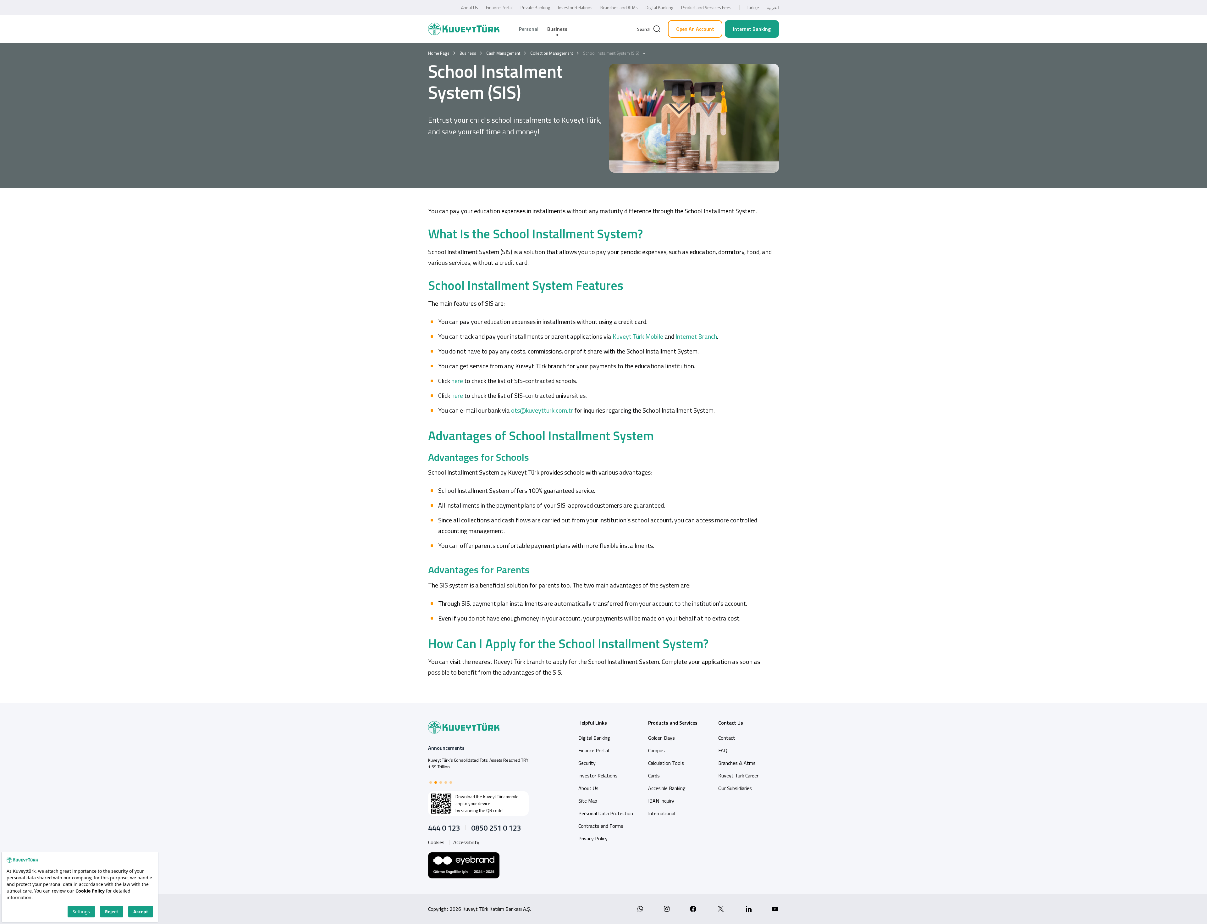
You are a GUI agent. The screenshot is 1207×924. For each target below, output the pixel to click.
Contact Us (730, 722)
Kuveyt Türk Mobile (638, 336)
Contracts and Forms (600, 826)
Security (587, 763)
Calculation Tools (666, 763)
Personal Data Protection (605, 813)
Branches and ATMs (619, 7)
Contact (726, 738)
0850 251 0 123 (496, 827)
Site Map (587, 800)
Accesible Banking (667, 788)
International (661, 813)
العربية (773, 7)
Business (557, 29)
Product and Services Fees (706, 7)
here (456, 381)
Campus (656, 750)
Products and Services (672, 722)
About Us (469, 7)
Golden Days (661, 738)
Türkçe (753, 7)
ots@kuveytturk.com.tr (542, 410)
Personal (528, 29)
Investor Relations (575, 7)
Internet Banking (752, 29)
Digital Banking (659, 7)
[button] (430, 782)
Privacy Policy (593, 838)
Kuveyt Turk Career (738, 775)
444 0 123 (444, 827)
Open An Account (695, 29)
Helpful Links (592, 722)
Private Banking (535, 7)
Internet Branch (696, 336)
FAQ (722, 750)
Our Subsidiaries (735, 788)
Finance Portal (499, 7)
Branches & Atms (737, 763)
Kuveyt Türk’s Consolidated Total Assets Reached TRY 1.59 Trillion (478, 763)
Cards (654, 775)
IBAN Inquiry (661, 800)
